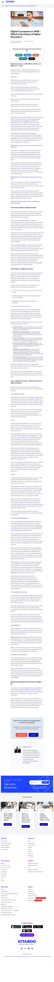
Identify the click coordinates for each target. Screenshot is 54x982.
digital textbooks (21, 245)
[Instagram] (32, 948)
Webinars (30, 849)
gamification (19, 121)
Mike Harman (19, 41)
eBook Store (3, 904)
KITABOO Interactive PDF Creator (35, 871)
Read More (33, 735)
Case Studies (30, 853)
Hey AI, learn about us (27, 954)
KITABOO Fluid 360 (32, 865)
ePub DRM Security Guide (6, 912)
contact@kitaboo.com (32, 895)
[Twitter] (25, 948)
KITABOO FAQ (4, 897)
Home (3, 5)
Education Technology (15, 42)
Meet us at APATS (36, 898)
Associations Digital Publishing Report (9, 893)
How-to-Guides (31, 845)
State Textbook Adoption (6, 902)
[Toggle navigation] (3, 2)
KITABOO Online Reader (27, 935)
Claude (36, 55)
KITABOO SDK (4, 895)
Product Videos (31, 843)
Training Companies (5, 847)
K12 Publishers (4, 841)
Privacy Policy (44, 788)
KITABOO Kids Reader (33, 869)
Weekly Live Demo (32, 893)
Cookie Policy (4, 871)
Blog (29, 841)
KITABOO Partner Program (7, 908)
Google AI (27, 55)
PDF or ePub (35, 399)
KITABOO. (16, 677)
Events (2, 878)
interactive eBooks (33, 581)
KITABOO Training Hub (33, 863)
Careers (2, 880)
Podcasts (30, 851)
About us (3, 863)
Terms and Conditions (5, 867)
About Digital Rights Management (8, 914)
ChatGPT (19, 55)
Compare (30, 847)
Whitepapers (30, 855)
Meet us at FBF (35, 900)
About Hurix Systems (5, 865)
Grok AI (32, 58)
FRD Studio (48, 956)
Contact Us (30, 889)
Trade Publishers (4, 849)
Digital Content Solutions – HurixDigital (9, 910)
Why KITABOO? (4, 891)
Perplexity (23, 58)
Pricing (2, 889)
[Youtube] (29, 948)
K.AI (29, 867)
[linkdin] (21, 948)
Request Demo (21, 735)
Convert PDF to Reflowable (7, 906)
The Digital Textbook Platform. (23, 956)
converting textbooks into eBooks (27, 436)
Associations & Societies (6, 843)
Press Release (4, 873)
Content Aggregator (5, 845)
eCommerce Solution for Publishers (8, 900)
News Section (4, 876)
